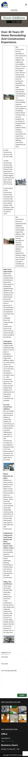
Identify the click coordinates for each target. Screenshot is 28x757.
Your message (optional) (8, 670)
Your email (4, 664)
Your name (4, 657)
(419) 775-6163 (14, 10)
